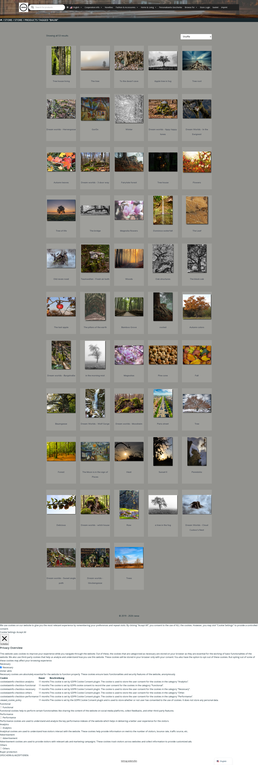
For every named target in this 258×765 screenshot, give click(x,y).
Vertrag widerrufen (129, 761)
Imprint (224, 7)
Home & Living (147, 7)
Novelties (109, 7)
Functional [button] (5, 703)
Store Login (205, 7)
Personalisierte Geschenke (170, 7)
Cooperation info (92, 7)
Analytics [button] (4, 724)
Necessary (8, 667)
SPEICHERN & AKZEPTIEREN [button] (14, 755)
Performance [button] (6, 714)
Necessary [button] (5, 663)
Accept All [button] (21, 632)
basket (215, 7)
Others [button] (3, 745)
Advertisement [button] (7, 734)
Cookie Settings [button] (8, 632)
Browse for (190, 7)
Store (8, 20)
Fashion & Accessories (125, 7)
